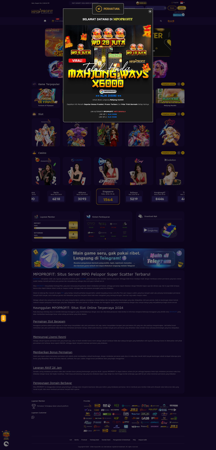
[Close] (150, 11)
